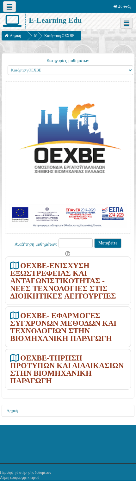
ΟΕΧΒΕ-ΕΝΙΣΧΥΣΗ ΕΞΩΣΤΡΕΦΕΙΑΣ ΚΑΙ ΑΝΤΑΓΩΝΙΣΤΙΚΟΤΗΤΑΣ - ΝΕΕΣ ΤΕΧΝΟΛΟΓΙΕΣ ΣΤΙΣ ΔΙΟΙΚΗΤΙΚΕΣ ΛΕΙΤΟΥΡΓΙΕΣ (63, 281)
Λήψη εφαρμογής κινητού (19, 477)
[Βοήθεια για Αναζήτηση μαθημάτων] (68, 254)
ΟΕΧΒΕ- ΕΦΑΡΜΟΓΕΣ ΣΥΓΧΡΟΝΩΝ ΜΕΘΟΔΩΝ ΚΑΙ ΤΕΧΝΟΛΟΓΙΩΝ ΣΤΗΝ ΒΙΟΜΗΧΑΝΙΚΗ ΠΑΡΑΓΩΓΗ (63, 326)
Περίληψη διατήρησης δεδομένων (25, 472)
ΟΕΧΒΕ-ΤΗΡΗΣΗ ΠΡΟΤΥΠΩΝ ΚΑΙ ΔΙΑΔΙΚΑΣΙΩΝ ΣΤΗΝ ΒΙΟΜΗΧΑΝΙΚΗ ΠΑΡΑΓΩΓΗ (67, 369)
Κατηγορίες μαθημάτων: (68, 60)
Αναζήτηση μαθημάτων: (37, 244)
